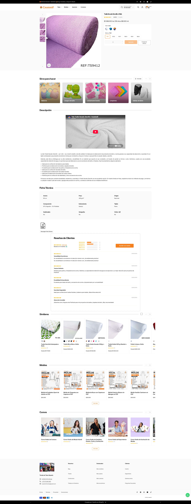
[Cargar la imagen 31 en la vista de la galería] (42, 33)
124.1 (132, 36)
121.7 (119, 36)
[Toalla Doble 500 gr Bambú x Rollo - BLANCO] (109, 341)
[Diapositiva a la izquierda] (42, 14)
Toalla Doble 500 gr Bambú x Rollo (117, 345)
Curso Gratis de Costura (48, 439)
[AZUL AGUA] (110, 28)
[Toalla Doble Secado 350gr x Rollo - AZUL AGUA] (96, 341)
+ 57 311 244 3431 (46, 481)
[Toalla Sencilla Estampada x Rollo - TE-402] (44, 341)
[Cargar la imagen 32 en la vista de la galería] (42, 39)
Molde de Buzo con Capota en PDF (95, 393)
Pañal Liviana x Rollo (137, 344)
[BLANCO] (106, 28)
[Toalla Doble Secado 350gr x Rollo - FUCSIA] (94, 341)
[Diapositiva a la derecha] (42, 66)
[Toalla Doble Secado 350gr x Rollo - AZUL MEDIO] (89, 341)
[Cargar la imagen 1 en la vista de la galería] (42, 20)
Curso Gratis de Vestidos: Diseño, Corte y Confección (94, 440)
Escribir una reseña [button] (124, 245)
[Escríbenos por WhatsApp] (188, 495)
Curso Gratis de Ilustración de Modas (140, 440)
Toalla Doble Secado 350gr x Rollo (95, 345)
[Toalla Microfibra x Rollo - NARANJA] (74, 341)
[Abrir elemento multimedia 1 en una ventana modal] (73, 40)
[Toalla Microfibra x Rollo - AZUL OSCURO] (64, 341)
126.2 (138, 36)
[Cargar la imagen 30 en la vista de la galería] (42, 26)
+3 (76, 341)
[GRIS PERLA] (114, 28)
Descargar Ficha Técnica (46, 231)
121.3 (113, 36)
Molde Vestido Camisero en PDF (139, 393)
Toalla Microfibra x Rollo (71, 344)
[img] (57, 253)
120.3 (125, 36)
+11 (98, 341)
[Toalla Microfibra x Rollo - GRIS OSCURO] (71, 341)
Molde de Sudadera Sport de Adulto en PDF (50, 393)
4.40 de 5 (64, 245)
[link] (57, 2)
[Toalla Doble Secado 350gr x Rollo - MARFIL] (91, 341)
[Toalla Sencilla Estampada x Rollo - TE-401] (42, 341)
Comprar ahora (144, 42)
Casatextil (149, 497)
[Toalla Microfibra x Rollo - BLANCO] (67, 341)
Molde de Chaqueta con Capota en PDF (70, 393)
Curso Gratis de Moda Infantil (72, 439)
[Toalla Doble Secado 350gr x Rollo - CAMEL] (87, 341)
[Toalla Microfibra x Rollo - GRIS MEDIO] (69, 341)
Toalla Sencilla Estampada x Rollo (50, 345)
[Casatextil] (47, 471)
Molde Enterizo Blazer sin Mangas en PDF (116, 393)
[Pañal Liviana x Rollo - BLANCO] (131, 341)
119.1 (107, 36)
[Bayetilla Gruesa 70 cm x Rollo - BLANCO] (154, 341)
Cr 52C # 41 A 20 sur (47, 479)
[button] (59, 7)
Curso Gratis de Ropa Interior (117, 439)
